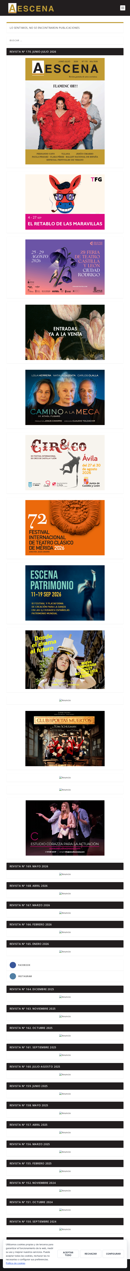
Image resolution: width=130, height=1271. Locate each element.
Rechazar (91, 1253)
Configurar (113, 1253)
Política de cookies (15, 1263)
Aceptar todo (68, 1253)
